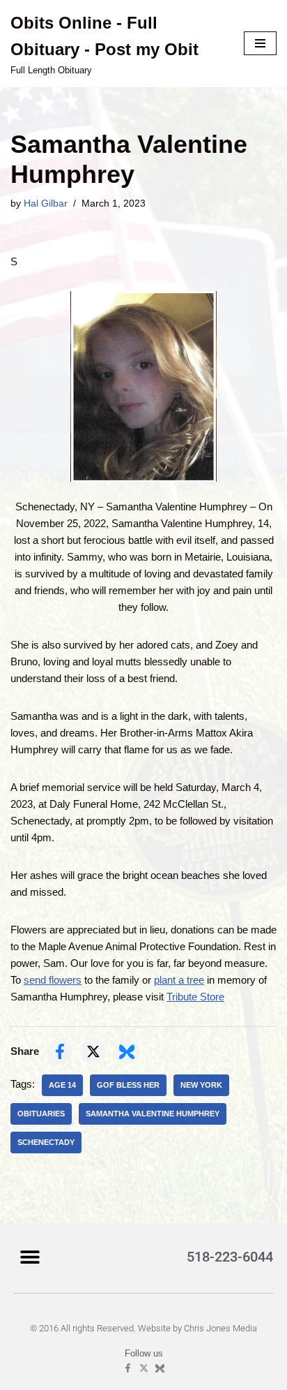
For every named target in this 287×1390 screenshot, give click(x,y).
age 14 (62, 1085)
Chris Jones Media (220, 1328)
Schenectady (46, 1142)
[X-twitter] (143, 1368)
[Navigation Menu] (260, 43)
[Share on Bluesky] (126, 1051)
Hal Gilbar (46, 203)
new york (201, 1085)
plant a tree (179, 980)
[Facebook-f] (127, 1368)
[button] (29, 1256)
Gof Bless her (128, 1085)
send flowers (53, 980)
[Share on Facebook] (59, 1051)
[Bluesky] (159, 1368)
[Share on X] (93, 1051)
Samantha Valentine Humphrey (152, 1113)
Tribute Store (195, 997)
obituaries (41, 1113)
